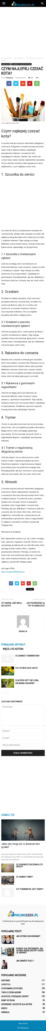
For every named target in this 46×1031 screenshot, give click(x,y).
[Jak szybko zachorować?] (7, 939)
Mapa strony (23, 1023)
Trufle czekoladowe (11, 992)
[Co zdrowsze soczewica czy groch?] (7, 868)
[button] (42, 3)
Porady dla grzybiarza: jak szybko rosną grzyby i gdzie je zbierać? (29, 950)
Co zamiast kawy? (24, 877)
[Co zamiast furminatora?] (7, 658)
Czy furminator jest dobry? (29, 889)
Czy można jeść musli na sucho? (11, 604)
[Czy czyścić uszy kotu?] (7, 671)
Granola (5, 1012)
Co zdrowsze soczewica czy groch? (29, 865)
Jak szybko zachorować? (28, 936)
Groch (4, 1008)
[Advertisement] (23, 31)
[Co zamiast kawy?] (7, 880)
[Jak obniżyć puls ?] (4, 964)
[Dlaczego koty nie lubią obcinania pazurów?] (7, 683)
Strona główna (6, 58)
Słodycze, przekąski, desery (15, 996)
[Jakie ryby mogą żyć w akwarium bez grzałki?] (23, 830)
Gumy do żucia (8, 1000)
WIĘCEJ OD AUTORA (13, 648)
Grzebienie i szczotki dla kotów (21, 64)
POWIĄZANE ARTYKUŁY (13, 644)
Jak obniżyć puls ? (25, 961)
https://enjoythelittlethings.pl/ (13, 572)
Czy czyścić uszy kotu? (26, 668)
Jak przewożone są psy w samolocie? (35, 604)
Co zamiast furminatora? (27, 656)
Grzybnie (5, 980)
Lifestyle (5, 984)
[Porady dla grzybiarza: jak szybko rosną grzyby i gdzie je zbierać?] (7, 952)
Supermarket (6, 64)
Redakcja (9, 78)
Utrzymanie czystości (12, 988)
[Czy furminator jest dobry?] (7, 892)
